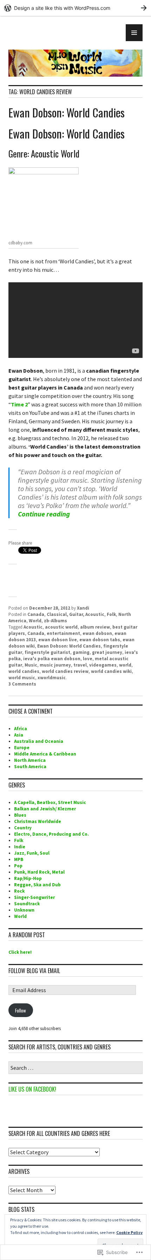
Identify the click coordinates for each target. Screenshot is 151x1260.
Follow (20, 1010)
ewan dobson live (57, 640)
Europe (21, 748)
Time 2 (19, 404)
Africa (20, 729)
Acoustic (33, 627)
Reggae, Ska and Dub (37, 885)
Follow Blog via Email (34, 970)
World (35, 621)
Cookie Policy (129, 1232)
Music (31, 665)
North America (30, 760)
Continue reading (44, 513)
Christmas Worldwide (37, 821)
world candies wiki (111, 671)
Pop (18, 866)
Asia (18, 735)
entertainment (63, 633)
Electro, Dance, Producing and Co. (51, 834)
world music (21, 678)
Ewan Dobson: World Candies (66, 112)
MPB (18, 859)
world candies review (65, 671)
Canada (35, 614)
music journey (55, 665)
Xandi (83, 608)
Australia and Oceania (38, 741)
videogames (103, 665)
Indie (19, 847)
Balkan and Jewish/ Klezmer (45, 809)
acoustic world (61, 627)
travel (80, 665)
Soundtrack (27, 904)
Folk (111, 614)
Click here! (20, 952)
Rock (19, 891)
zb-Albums (55, 621)
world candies (23, 671)
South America (30, 767)
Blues (20, 815)
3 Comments (22, 684)
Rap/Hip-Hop (28, 878)
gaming (81, 652)
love (87, 659)
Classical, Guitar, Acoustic (75, 614)
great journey (107, 652)
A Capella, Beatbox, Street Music (50, 802)
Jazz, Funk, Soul (32, 853)
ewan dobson (97, 633)
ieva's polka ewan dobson (51, 659)
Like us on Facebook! (32, 1089)
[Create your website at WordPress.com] (75, 8)
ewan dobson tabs (99, 640)
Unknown (24, 910)
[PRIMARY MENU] (134, 32)
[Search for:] (75, 1068)
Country (23, 828)
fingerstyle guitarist (47, 652)
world (125, 665)
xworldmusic (52, 678)
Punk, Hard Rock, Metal (39, 872)
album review (95, 627)
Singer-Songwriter (34, 897)
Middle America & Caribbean (45, 754)
